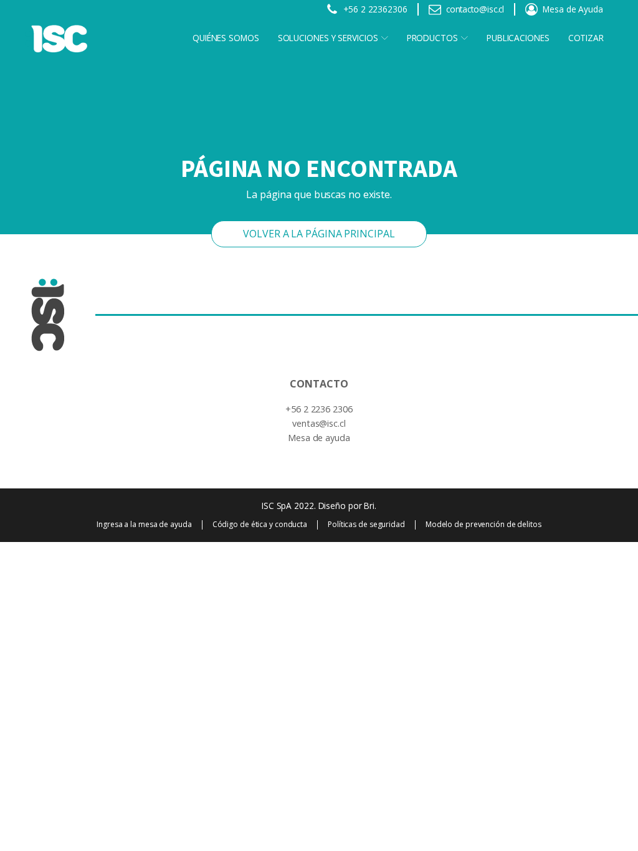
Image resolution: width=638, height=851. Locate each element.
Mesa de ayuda (319, 438)
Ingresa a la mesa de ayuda (144, 524)
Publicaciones (518, 38)
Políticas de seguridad (366, 524)
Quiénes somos (226, 38)
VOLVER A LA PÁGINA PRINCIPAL (318, 233)
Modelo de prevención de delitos (483, 524)
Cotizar (586, 38)
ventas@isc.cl (319, 423)
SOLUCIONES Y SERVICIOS (328, 38)
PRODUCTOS (432, 38)
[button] (366, 9)
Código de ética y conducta (259, 524)
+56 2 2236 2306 (319, 409)
